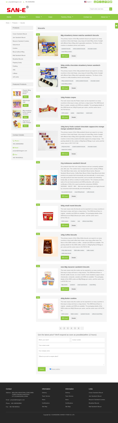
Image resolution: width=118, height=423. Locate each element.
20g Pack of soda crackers (27, 121)
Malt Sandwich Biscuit (19, 55)
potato (72, 113)
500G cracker (64, 221)
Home (9, 17)
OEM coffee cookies (79, 250)
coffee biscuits (90, 192)
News (38, 17)
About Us (104, 17)
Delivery (44, 392)
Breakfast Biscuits (18, 59)
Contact (9, 389)
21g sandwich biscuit (66, 192)
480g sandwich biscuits (67, 81)
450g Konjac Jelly (26, 101)
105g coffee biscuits (66, 250)
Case (50, 17)
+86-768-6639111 (18, 157)
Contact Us (88, 17)
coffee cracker (90, 250)
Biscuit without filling (18, 52)
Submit (42, 369)
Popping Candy (17, 62)
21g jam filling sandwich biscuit (27, 91)
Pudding (15, 66)
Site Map (44, 406)
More (25, 97)
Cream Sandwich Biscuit (20, 34)
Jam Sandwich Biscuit (19, 37)
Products (22, 17)
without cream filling (87, 221)
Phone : (8, 403)
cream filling (93, 284)
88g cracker (64, 284)
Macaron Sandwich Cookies (21, 41)
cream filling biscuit (79, 192)
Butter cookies (74, 314)
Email (65, 56)
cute (79, 221)
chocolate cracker (92, 48)
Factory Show (66, 17)
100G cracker (64, 113)
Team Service (46, 396)
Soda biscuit (16, 44)
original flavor (80, 113)
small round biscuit (82, 284)
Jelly (14, 69)
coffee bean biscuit (66, 253)
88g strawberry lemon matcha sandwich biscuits (27, 112)
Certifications (46, 403)
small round (89, 113)
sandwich (72, 284)
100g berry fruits (65, 146)
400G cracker (64, 314)
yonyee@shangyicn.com (15, 2)
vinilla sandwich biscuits (79, 48)
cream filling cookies (66, 51)
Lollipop (15, 73)
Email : (8, 399)
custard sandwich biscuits (78, 146)
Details (74, 56)
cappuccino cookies (66, 149)
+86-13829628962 (30, 2)
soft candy (16, 77)
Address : (8, 392)
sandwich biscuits (65, 48)
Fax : (7, 406)
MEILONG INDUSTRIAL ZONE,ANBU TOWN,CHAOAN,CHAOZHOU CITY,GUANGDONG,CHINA (23, 394)
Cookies (73, 221)
